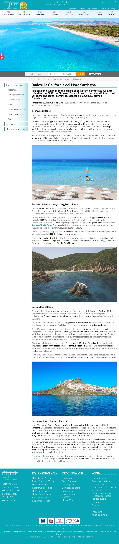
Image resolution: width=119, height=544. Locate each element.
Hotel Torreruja (40, 491)
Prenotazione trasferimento (69, 492)
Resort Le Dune (40, 497)
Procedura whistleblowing (99, 513)
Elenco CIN (67, 500)
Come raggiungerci (71, 487)
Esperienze (92, 8)
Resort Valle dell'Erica (43, 481)
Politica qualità (99, 498)
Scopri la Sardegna (14, 85)
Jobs (113, 8)
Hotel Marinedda (40, 484)
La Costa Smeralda (16, 94)
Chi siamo (67, 477)
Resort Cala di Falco (42, 487)
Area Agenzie (95, 74)
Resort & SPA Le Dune (42, 225)
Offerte (82, 8)
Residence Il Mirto (41, 500)
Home (40, 79)
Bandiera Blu (78, 231)
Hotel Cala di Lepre (41, 494)
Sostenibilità (103, 8)
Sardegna (73, 8)
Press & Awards (70, 481)
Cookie (95, 505)
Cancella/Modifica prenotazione (101, 482)
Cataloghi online (70, 484)
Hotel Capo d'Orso (41, 477)
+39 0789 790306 (61, 2)
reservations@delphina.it (57, 4)
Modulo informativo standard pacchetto (101, 494)
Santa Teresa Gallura (17, 109)
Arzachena (12, 89)
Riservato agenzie (100, 477)
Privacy (95, 501)
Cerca (81, 74)
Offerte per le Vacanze (15, 129)
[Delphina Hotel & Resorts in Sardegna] (10, 478)
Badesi (11, 119)
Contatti (66, 496)
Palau (10, 104)
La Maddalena (14, 99)
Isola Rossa (13, 114)
